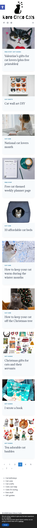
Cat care (8, 139)
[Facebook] (4, 22)
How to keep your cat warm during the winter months (18, 273)
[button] (2, 7)
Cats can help (11, 487)
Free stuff (8, 52)
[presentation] (18, 38)
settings (21, 521)
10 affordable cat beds (18, 230)
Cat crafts (9, 99)
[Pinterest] (11, 22)
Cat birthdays (11, 478)
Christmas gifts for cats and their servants (17, 364)
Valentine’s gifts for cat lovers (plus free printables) (17, 60)
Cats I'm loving (12, 490)
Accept (5, 525)
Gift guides (17, 52)
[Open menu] (33, 22)
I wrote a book (14, 408)
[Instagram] (7, 22)
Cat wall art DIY (15, 103)
